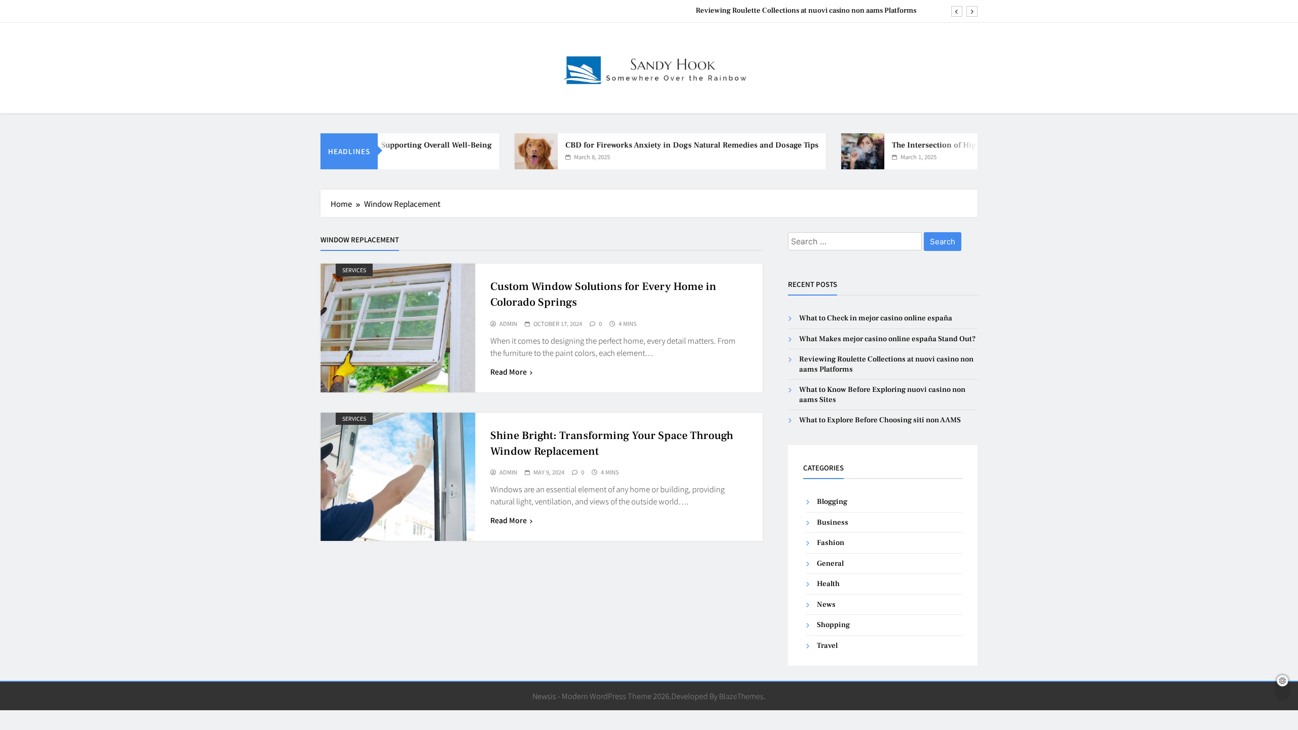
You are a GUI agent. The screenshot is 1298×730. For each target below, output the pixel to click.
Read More (508, 372)
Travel (827, 645)
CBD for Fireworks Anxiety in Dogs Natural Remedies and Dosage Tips (674, 145)
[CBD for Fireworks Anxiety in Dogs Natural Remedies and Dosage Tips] (518, 151)
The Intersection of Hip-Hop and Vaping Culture (962, 145)
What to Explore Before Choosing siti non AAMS (880, 420)
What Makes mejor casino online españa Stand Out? (887, 339)
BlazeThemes (741, 695)
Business (832, 522)
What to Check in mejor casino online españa (875, 318)
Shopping (833, 625)
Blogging (832, 501)
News (826, 604)
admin (508, 324)
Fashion (830, 543)
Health (828, 584)
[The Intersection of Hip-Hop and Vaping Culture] (845, 151)
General (830, 563)
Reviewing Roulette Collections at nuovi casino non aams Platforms (806, 11)
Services (354, 270)
